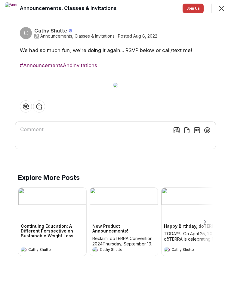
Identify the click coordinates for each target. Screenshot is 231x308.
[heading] (46, 250)
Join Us (193, 8)
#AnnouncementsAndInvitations (58, 65)
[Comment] (39, 106)
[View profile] (24, 250)
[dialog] (115, 154)
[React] (26, 106)
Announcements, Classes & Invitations (77, 36)
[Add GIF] (197, 130)
